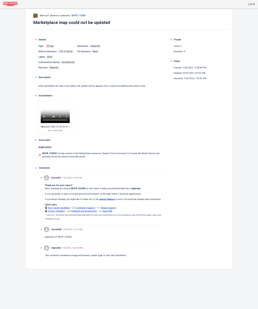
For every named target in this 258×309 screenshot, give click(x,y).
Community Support (85, 208)
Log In (251, 4)
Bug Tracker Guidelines (59, 208)
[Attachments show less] (36, 95)
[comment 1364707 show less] (41, 177)
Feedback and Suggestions (84, 211)
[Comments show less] (36, 168)
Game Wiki (107, 211)
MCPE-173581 (79, 15)
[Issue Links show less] (36, 140)
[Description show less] (36, 77)
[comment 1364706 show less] (41, 229)
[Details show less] (36, 39)
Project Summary (56, 211)
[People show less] (171, 39)
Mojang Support (108, 208)
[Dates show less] (171, 61)
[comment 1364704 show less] (41, 248)
